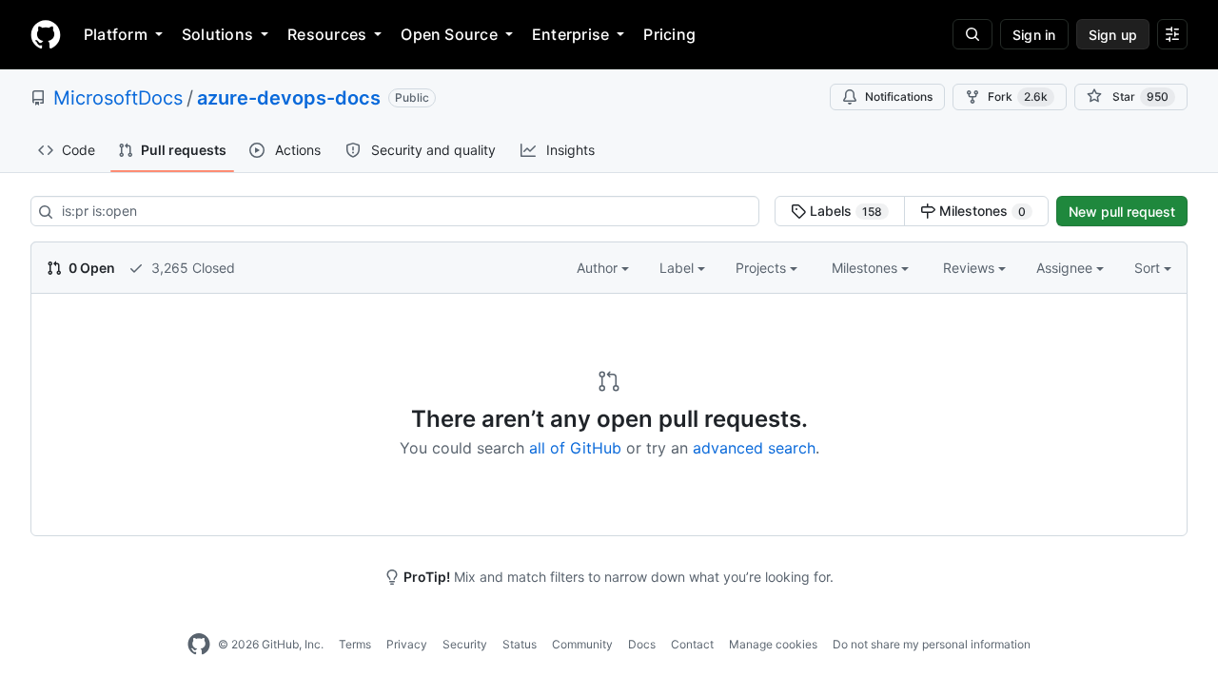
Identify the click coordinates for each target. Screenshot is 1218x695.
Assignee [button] (1066, 268)
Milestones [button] (866, 268)
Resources (326, 34)
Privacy (406, 644)
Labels (844, 211)
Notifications (899, 96)
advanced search (754, 447)
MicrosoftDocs (118, 98)
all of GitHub (575, 447)
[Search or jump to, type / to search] (972, 34)
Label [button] (678, 268)
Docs (642, 644)
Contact (692, 644)
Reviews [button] (970, 268)
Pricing (669, 34)
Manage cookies (773, 644)
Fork (1018, 96)
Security (464, 644)
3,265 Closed (191, 268)
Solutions (217, 34)
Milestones (980, 211)
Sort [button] (1147, 268)
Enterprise (570, 34)
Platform (115, 34)
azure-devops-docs (289, 98)
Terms (355, 644)
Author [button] (599, 268)
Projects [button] (763, 268)
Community (582, 644)
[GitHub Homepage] (198, 644)
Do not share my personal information (932, 644)
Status (519, 644)
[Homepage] (45, 34)
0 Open (90, 268)
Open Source (449, 34)
